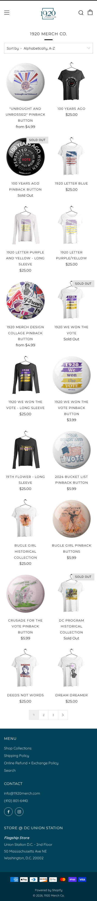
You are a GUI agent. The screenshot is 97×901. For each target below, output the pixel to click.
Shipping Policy (16, 755)
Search (10, 770)
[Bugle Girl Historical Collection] (25, 518)
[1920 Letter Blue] (71, 156)
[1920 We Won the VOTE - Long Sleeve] (25, 375)
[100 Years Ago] (71, 81)
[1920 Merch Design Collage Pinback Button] (25, 300)
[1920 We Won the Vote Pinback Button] (71, 375)
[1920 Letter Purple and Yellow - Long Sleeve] (25, 225)
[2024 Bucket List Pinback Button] (71, 450)
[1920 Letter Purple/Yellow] (71, 225)
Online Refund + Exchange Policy (31, 763)
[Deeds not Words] (25, 668)
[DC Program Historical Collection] (71, 593)
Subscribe (46, 891)
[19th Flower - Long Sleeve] (25, 450)
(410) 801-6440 (16, 800)
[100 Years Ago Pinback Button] (25, 156)
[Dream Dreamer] (71, 668)
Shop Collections (18, 748)
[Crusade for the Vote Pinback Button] (25, 593)
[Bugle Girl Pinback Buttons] (71, 518)
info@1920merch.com (22, 793)
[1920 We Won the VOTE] (71, 300)
